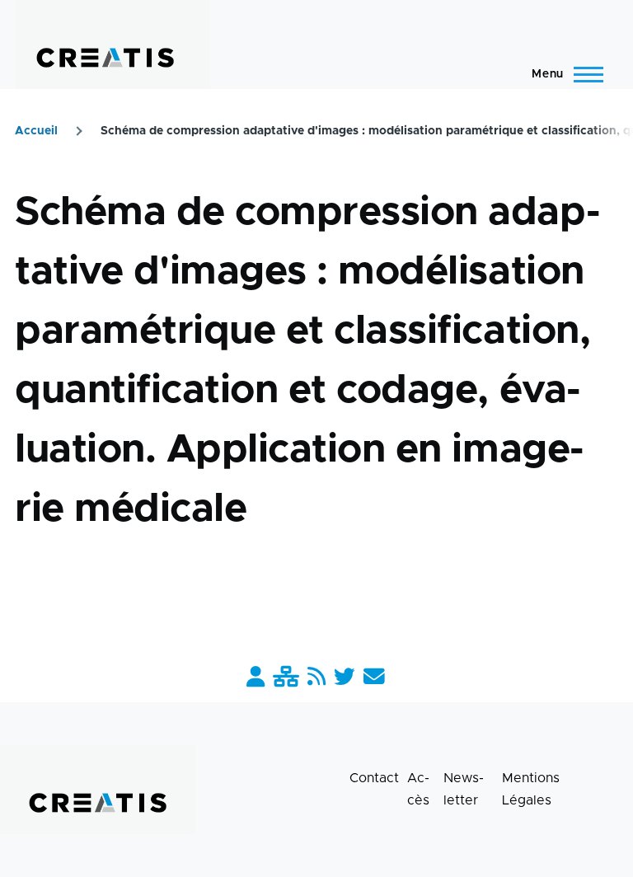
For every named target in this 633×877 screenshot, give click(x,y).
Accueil (36, 131)
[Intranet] (286, 678)
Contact (374, 778)
